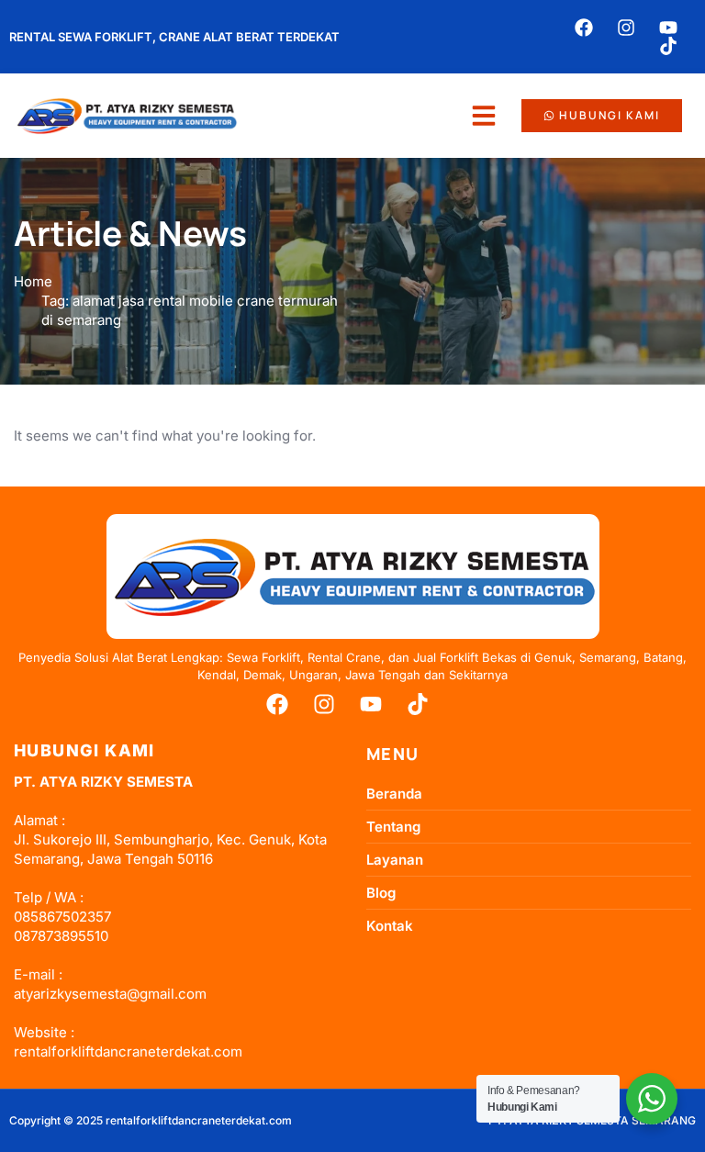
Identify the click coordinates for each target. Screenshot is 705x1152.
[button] (483, 115)
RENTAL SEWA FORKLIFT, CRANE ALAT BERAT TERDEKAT (174, 36)
